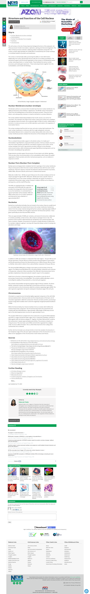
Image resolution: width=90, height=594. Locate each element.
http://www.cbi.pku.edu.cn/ (18, 362)
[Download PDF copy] (4, 19)
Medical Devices (12, 562)
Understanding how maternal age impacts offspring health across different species (74, 69)
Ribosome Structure (16, 375)
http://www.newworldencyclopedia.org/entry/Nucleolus (26, 353)
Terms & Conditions (50, 558)
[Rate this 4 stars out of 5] (34, 393)
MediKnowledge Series (13, 558)
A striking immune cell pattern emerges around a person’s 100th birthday (25, 478)
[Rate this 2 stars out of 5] (29, 393)
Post (10, 522)
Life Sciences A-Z (32, 551)
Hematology (67, 136)
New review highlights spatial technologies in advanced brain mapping (49, 478)
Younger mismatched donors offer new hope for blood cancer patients (13, 495)
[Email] (4, 44)
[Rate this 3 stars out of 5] (32, 393)
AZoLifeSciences (68, 562)
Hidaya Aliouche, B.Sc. (24, 28)
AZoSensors (67, 555)
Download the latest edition (44, 200)
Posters (10, 567)
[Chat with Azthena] (86, 591)
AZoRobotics (67, 553)
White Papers (11, 553)
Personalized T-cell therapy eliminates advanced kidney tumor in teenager (25, 495)
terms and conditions (75, 577)
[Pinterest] (4, 41)
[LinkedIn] (4, 26)
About (47, 545)
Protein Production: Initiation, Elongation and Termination (26, 376)
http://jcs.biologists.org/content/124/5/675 (22, 364)
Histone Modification (16, 378)
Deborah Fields (24, 402)
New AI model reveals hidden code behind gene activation (75, 60)
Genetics (66, 129)
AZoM (65, 545)
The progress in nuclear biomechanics (15, 432)
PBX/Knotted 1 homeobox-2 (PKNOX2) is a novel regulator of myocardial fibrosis (24, 436)
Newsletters (49, 551)
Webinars (30, 558)
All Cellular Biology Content (18, 371)
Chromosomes (15, 42)
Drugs (9, 564)
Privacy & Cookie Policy (51, 560)
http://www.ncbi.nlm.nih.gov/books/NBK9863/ (23, 358)
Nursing (66, 143)
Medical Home (24, 2)
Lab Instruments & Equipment (35, 549)
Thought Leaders (12, 555)
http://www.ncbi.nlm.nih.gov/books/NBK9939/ (23, 357)
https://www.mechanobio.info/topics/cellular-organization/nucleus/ (29, 355)
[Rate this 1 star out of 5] (27, 393)
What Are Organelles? (17, 373)
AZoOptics (66, 551)
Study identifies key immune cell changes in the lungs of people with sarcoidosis (13, 478)
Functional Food (12, 547)
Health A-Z (10, 551)
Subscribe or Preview (69, 131)
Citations (11, 425)
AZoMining (66, 556)
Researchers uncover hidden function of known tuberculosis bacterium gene (75, 43)
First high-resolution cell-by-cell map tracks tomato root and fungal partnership (37, 478)
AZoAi (65, 564)
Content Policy (49, 562)
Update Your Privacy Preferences (73, 582)
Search (47, 549)
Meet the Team (49, 547)
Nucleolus (14, 41)
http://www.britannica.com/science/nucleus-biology (41, 341)
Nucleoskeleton (15, 37)
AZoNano (66, 547)
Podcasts (10, 569)
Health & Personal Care (13, 560)
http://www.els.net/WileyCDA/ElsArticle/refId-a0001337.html (27, 344)
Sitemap (48, 553)
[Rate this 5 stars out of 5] (37, 393)
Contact (48, 556)
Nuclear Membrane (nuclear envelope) (21, 35)
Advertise (48, 555)
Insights (10, 556)
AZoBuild (66, 560)
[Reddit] (4, 37)
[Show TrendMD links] (55, 461)
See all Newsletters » (63, 150)
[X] (4, 34)
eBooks (10, 566)
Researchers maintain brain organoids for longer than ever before (75, 76)
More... (13, 381)
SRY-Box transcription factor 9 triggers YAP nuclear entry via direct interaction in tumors (26, 450)
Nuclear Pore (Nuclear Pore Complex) (21, 39)
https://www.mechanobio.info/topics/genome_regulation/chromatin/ (29, 360)
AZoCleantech (67, 549)
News (9, 549)
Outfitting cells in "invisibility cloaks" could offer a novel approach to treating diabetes (37, 495)
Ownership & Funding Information (54, 564)
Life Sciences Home (36, 2)
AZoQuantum (67, 558)
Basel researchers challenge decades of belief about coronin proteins (49, 495)
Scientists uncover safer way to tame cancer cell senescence (75, 51)
